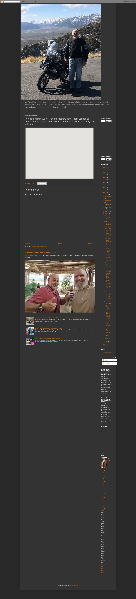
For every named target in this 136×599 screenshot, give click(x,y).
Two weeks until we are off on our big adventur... (107, 295)
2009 (105, 344)
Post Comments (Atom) (39, 246)
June (106, 338)
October (107, 205)
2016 (105, 187)
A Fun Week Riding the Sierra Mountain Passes (48, 328)
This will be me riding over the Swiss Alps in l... (107, 305)
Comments (107, 363)
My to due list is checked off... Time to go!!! (107, 242)
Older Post (91, 243)
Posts (105, 360)
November (108, 200)
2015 (105, 189)
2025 (105, 169)
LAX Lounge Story (107, 217)
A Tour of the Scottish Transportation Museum (48, 338)
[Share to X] (42, 183)
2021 (105, 179)
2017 (105, 184)
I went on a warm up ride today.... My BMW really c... (107, 232)
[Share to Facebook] (44, 183)
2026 (105, 167)
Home (60, 243)
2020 (105, 182)
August (107, 211)
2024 (105, 172)
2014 (105, 192)
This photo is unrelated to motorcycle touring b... (107, 284)
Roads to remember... (107, 325)
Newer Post (28, 243)
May (106, 341)
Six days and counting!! (107, 265)
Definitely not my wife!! (107, 250)
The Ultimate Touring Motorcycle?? (107, 332)
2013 (105, 194)
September (108, 207)
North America (107, 352)
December (108, 196)
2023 (105, 174)
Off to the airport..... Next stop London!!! (107, 224)
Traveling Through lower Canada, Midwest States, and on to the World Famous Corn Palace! (61, 318)
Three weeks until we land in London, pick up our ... (107, 316)
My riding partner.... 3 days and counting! (107, 257)
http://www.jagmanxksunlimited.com (104, 487)
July (106, 214)
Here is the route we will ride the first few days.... (107, 273)
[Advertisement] (118, 139)
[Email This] (38, 183)
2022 (105, 177)
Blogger (76, 585)
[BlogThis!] (40, 183)
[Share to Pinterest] (46, 183)
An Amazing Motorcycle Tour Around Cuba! (40, 252)
